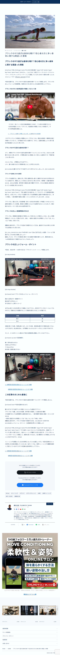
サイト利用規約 (6, 632)
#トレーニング (14, 493)
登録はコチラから (30, 594)
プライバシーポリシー (8, 636)
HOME (3, 648)
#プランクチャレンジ (31, 493)
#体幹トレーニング (47, 493)
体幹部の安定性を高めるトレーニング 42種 (20, 389)
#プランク (22, 493)
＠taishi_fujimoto (20, 77)
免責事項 (5, 639)
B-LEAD (35, 1)
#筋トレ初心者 (9, 496)
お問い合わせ (6, 643)
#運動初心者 (17, 496)
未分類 (24, 50)
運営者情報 (5, 628)
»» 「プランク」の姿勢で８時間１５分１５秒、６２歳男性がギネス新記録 (24, 133)
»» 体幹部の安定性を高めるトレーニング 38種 (18, 384)
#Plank (7, 493)
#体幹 (39, 493)
